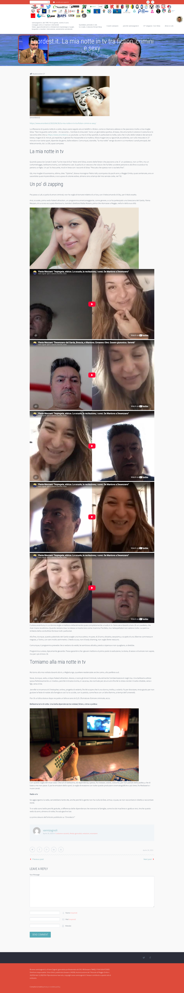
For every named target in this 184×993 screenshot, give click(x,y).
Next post (148, 859)
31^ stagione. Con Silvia (151, 26)
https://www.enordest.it (58, 134)
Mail (70, 919)
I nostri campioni (112, 26)
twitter (148, 2)
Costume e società (62, 833)
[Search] (48, 2)
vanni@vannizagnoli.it (62, 2)
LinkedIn (53, 849)
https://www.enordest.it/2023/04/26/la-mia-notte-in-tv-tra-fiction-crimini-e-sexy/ (63, 123)
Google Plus (46, 849)
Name (71, 913)
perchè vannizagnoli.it (131, 26)
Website (68, 926)
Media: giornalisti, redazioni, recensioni (83, 833)
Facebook (39, 849)
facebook (152, 2)
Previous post (38, 859)
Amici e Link (169, 26)
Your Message (35, 874)
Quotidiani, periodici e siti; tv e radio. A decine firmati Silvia (90, 26)
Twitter (32, 849)
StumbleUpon (61, 849)
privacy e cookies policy (51, 987)
